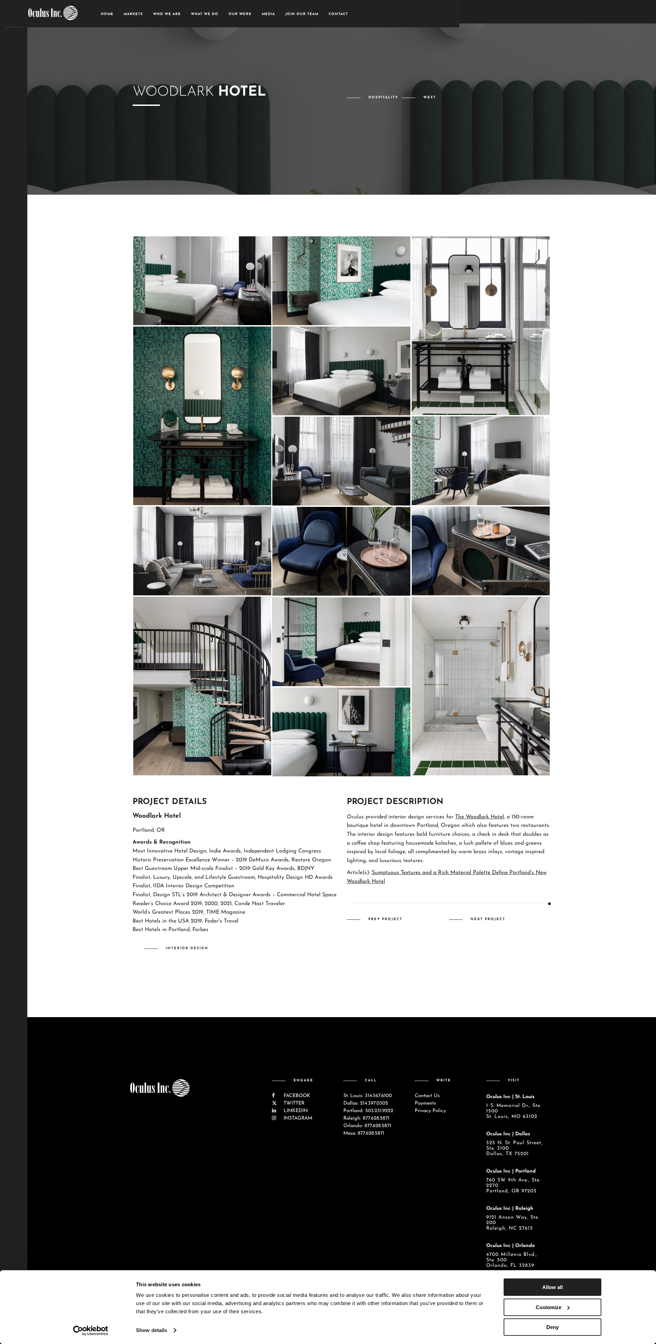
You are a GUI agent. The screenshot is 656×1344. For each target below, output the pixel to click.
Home (107, 14)
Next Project (487, 919)
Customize (548, 1307)
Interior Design (187, 948)
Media (268, 14)
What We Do (204, 14)
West (429, 97)
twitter (293, 1103)
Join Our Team (301, 14)
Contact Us (427, 1095)
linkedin (295, 1110)
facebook (296, 1095)
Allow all (552, 1287)
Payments (425, 1103)
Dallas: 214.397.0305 (365, 1103)
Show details (151, 1330)
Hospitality (383, 97)
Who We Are (167, 14)
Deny (552, 1327)
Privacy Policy (430, 1110)
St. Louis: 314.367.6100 (367, 1095)
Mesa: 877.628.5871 (363, 1133)
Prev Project (385, 919)
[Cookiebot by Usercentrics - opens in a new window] (91, 1331)
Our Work (240, 14)
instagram (297, 1118)
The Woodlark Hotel (479, 817)
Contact (338, 14)
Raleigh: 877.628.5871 (366, 1118)
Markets (133, 14)
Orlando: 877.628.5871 (367, 1125)
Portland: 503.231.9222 (368, 1110)
